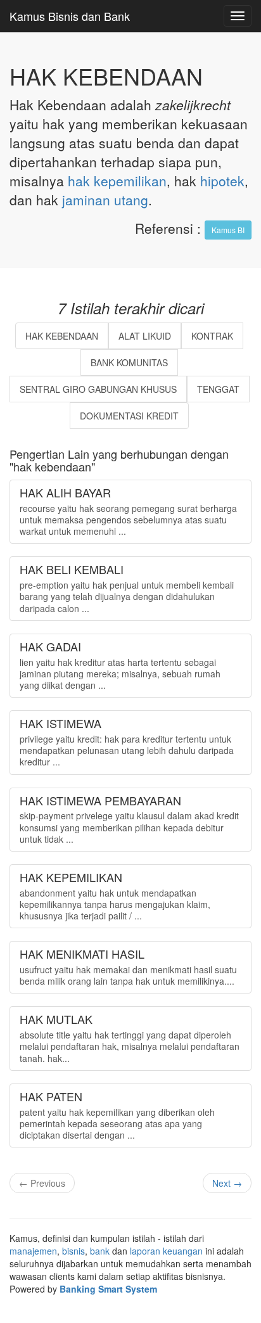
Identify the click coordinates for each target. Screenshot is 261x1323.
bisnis (73, 1250)
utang (131, 199)
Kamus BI (228, 229)
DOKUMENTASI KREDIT (129, 415)
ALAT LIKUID (144, 335)
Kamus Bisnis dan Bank (70, 16)
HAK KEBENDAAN (61, 335)
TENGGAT (218, 389)
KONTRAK (212, 335)
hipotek (222, 180)
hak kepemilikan (117, 180)
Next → (227, 1183)
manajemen (33, 1250)
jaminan (86, 199)
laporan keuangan (166, 1250)
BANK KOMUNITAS (129, 362)
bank (100, 1250)
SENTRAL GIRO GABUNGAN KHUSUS (98, 389)
